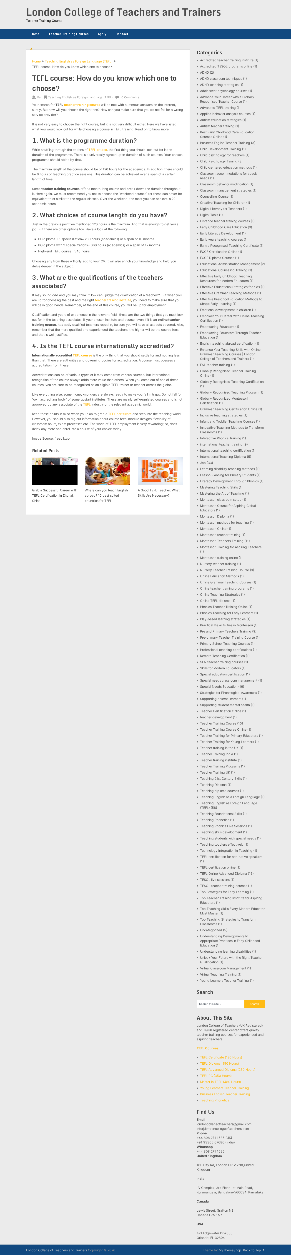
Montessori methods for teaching (224, 522)
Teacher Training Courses (68, 34)
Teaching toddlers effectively (221, 844)
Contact (121, 34)
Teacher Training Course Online (223, 729)
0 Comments (130, 97)
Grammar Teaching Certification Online (228, 409)
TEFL (87, 404)
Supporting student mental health (225, 705)
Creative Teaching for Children (222, 202)
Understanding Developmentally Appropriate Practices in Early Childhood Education (230, 940)
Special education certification (222, 674)
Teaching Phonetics (214, 820)
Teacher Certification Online (220, 711)
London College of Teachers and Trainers (123, 12)
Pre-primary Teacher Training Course (227, 637)
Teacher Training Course (218, 723)
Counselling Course (214, 196)
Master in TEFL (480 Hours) (220, 1082)
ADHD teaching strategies (219, 85)
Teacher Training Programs (220, 766)
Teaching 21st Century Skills (221, 778)
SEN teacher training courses (221, 662)
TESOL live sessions (215, 879)
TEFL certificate (120, 414)
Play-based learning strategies (223, 619)
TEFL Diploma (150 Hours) (219, 1063)
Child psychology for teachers (222, 155)
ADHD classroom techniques (221, 78)
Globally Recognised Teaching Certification (232, 381)
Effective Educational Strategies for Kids (230, 287)
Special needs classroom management (228, 680)
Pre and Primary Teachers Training (225, 631)
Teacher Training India (216, 754)
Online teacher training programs (224, 588)
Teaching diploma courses (219, 791)
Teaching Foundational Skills (221, 814)
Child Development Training (220, 149)
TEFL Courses (207, 1048)
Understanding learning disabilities (225, 951)
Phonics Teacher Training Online (224, 607)
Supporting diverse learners (220, 699)
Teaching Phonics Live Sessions (223, 826)
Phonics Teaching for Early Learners (226, 613)
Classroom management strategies (226, 190)
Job (203, 463)
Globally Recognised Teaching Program (229, 392)
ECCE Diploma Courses (217, 258)
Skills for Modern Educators (220, 668)
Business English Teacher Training (225, 143)
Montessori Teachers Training (221, 541)
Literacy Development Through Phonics (229, 481)
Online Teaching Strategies (220, 594)
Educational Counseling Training (223, 270)
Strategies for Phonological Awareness (228, 693)
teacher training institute (113, 300)
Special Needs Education (218, 686)
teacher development (216, 717)
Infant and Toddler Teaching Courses (227, 421)
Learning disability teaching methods (227, 469)
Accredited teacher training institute (226, 60)
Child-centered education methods (226, 167)
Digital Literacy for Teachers (221, 209)
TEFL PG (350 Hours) (216, 1076)
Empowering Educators (217, 327)
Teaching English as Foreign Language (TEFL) (79, 61)
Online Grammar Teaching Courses (225, 582)
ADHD (204, 72)
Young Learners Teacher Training (224, 980)
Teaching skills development (221, 832)
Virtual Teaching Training (218, 974)
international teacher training (221, 444)
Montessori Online (213, 528)
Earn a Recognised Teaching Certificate (229, 245)
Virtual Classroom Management (223, 968)
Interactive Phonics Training (220, 438)
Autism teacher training (217, 126)
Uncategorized (211, 930)
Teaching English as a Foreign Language (230, 797)
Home (35, 34)
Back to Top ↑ (254, 1250)
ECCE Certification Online (218, 252)
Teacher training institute (218, 760)
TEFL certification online (218, 867)
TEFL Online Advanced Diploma (223, 873)
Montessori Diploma (214, 516)
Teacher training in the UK (219, 748)
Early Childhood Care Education (223, 227)
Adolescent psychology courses (223, 91)
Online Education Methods (219, 576)
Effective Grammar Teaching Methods (228, 293)
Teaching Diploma (213, 785)
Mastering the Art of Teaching (222, 493)
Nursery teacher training (218, 564)
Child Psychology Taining (218, 161)
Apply (102, 34)
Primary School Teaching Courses (225, 643)
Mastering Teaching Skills (219, 487)
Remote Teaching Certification (222, 656)
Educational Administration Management (230, 264)
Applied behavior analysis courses (225, 114)
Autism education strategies (220, 120)
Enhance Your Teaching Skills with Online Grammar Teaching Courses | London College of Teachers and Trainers (230, 354)
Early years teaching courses (221, 239)
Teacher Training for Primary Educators (229, 735)
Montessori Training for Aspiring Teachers (230, 547)
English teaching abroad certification (227, 343)
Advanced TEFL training (218, 108)
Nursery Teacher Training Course (224, 570)
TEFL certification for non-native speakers (231, 857)
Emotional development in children (225, 310)
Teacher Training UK (215, 772)
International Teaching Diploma (223, 456)
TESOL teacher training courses (223, 886)
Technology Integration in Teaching (226, 850)
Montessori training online (219, 558)
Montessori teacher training (220, 535)
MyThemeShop (230, 1250)
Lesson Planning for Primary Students (228, 475)
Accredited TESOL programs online (226, 66)
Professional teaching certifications (226, 650)
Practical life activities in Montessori (226, 625)
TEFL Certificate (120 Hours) (221, 1057)
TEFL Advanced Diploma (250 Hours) (227, 1069)
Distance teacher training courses (225, 221)
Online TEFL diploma (215, 601)
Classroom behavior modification (224, 184)
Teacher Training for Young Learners (227, 742)
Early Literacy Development (220, 233)
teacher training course (82, 105)
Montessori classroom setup (220, 499)
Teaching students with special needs (228, 838)
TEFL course (97, 150)
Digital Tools (209, 215)
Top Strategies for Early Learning (224, 892)
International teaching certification (225, 450)
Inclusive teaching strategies (221, 415)
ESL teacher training (215, 365)
